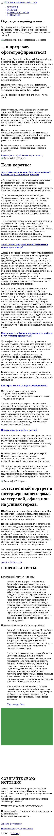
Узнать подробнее (15, 704)
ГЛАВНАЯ (12, 7)
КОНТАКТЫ (13, 15)
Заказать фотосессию (32, 155)
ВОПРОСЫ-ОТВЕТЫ (18, 12)
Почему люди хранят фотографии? (19, 430)
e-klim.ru (15, 833)
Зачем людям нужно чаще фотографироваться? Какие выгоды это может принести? (26, 173)
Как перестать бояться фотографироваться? (24, 385)
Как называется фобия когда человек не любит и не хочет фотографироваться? (26, 334)
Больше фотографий (11, 155)
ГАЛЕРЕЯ (12, 10)
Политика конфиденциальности (17, 828)
